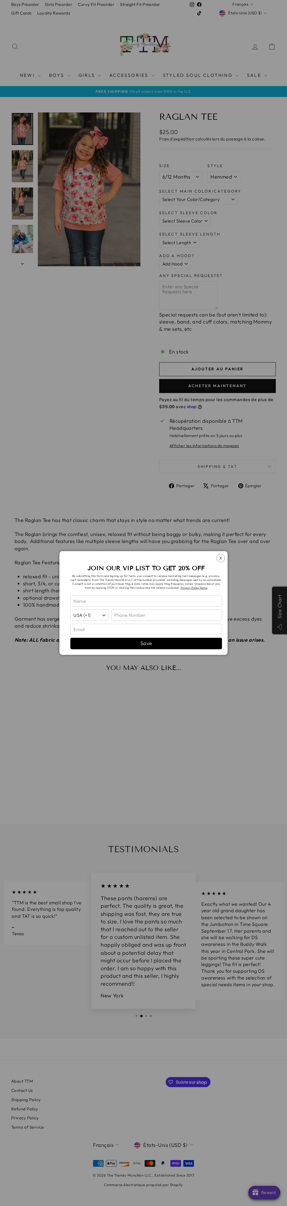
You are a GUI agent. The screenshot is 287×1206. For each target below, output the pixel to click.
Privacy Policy (190, 588)
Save (146, 643)
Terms (203, 588)
